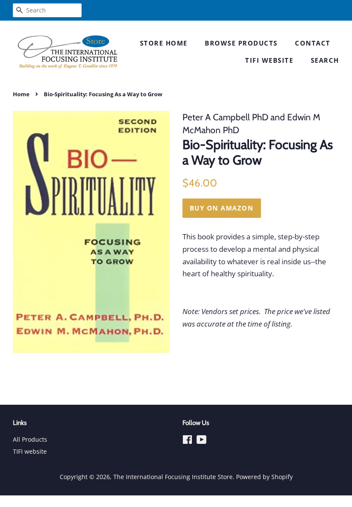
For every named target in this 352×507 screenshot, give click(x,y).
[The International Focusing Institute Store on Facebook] (187, 441)
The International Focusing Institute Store (173, 477)
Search (325, 60)
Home (21, 94)
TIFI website (269, 60)
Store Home (164, 43)
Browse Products (241, 43)
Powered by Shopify (264, 477)
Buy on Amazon (222, 208)
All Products (30, 439)
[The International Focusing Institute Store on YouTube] (201, 441)
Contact (313, 43)
